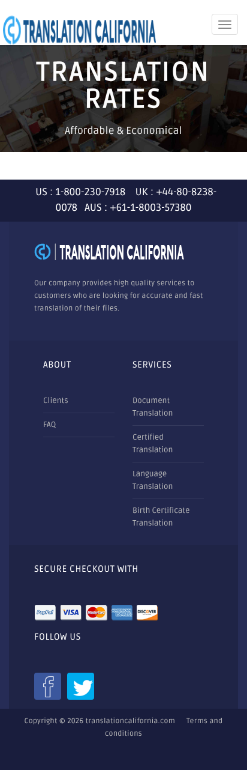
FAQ (49, 424)
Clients (55, 400)
